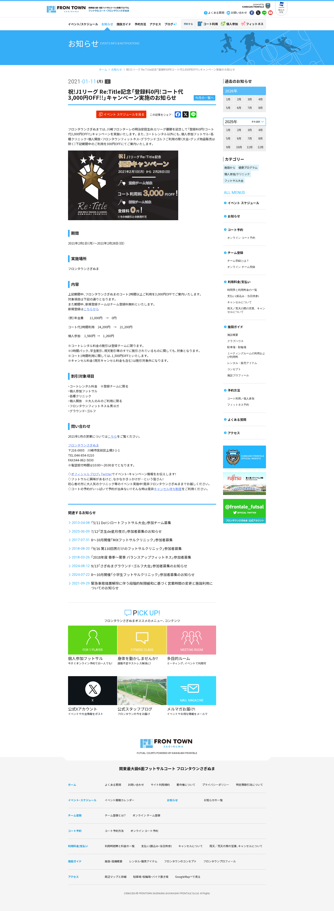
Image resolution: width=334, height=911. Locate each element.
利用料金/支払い (239, 281)
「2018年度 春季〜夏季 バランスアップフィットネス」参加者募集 (141, 557)
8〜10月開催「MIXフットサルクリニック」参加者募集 (132, 539)
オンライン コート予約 (241, 237)
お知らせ (107, 24)
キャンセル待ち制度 (168, 488)
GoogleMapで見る (187, 876)
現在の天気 (281, 11)
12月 (260, 147)
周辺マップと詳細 (115, 876)
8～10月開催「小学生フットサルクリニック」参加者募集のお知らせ (143, 574)
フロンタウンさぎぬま (83, 445)
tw (258, 13)
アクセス (155, 24)
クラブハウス (235, 341)
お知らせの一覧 (213, 800)
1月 (228, 99)
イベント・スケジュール (82, 800)
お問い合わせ (136, 784)
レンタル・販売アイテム (242, 363)
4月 (260, 99)
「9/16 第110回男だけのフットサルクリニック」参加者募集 (136, 548)
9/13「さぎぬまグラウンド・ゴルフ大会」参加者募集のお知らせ (139, 565)
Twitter (106, 474)
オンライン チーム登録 (241, 267)
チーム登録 (235, 252)
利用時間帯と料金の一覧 (120, 846)
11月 (250, 147)
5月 (228, 108)
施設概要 (232, 334)
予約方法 (140, 24)
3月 (250, 99)
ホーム (103, 69)
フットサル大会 (233, 181)
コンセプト (234, 369)
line (264, 13)
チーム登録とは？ (238, 260)
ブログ (168, 24)
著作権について (185, 784)
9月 (228, 147)
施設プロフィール (238, 375)
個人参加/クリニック (237, 174)
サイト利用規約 (160, 784)
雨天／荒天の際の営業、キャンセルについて (236, 846)
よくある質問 (237, 419)
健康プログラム (248, 167)
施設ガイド (124, 24)
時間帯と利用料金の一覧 (242, 289)
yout (270, 13)
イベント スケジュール (243, 202)
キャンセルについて (239, 302)
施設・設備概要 (113, 861)
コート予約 (235, 229)
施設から (229, 167)
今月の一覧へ (204, 97)
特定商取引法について (249, 784)
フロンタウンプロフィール (219, 861)
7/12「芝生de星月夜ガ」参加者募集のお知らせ (126, 531)
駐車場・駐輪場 (236, 347)
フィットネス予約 (238, 404)
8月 (260, 108)
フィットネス (254, 23)
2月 (239, 99)
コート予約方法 (114, 830)
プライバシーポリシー (215, 784)
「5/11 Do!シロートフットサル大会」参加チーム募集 (131, 522)
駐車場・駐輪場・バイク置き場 (150, 876)
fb (251, 13)
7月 (250, 108)
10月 (239, 147)
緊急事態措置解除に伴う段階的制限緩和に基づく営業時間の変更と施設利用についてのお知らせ (152, 585)
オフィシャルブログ (85, 474)
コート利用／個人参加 (240, 398)
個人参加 (232, 23)
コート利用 (210, 23)
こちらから (91, 309)
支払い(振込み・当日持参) (243, 296)
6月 (239, 108)
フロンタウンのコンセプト (180, 861)
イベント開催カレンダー (120, 800)
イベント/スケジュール (83, 24)
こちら (112, 436)
